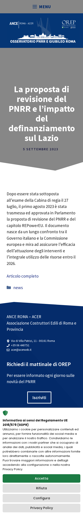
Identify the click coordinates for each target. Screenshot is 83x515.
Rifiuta (41, 488)
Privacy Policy (41, 508)
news (18, 287)
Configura (41, 498)
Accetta (41, 478)
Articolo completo (23, 276)
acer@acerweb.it (21, 350)
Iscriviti (39, 397)
